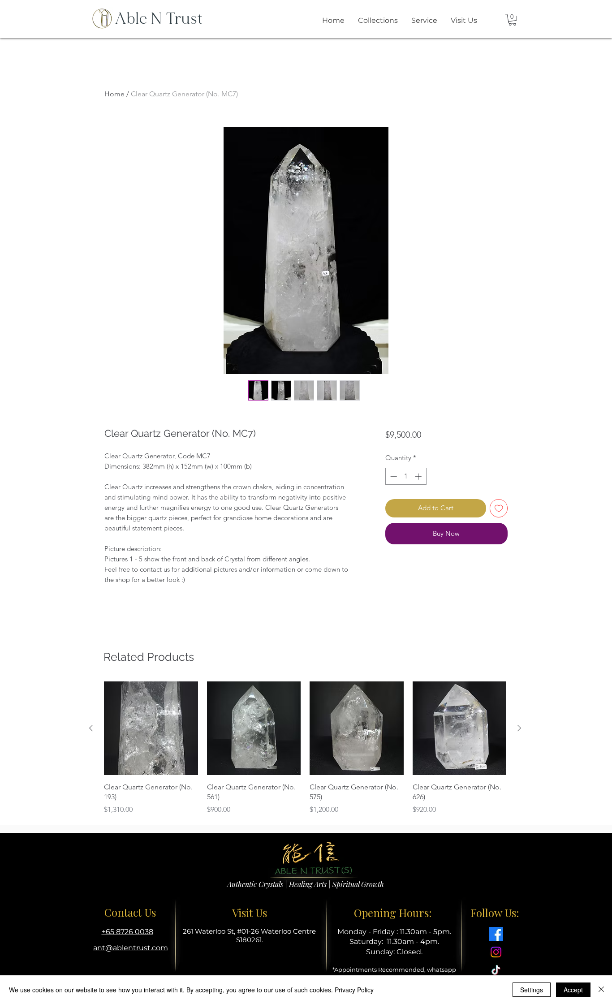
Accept (573, 989)
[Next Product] (519, 728)
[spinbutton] (405, 476)
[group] (305, 748)
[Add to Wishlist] (499, 508)
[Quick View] (151, 728)
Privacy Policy (354, 989)
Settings (531, 989)
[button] (512, 20)
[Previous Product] (91, 728)
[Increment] (419, 476)
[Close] (601, 989)
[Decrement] (393, 476)
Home (114, 94)
